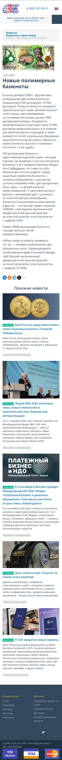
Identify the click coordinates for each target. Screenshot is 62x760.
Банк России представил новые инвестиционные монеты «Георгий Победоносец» (31, 329)
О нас (6, 701)
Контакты (8, 717)
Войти (35, 18)
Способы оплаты (43, 708)
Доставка (39, 713)
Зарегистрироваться (26, 20)
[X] (19, 278)
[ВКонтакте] (5, 278)
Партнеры (9, 705)
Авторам (8, 713)
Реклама (7, 709)
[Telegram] (14, 278)
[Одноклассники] (9, 278)
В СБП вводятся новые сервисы (37, 640)
